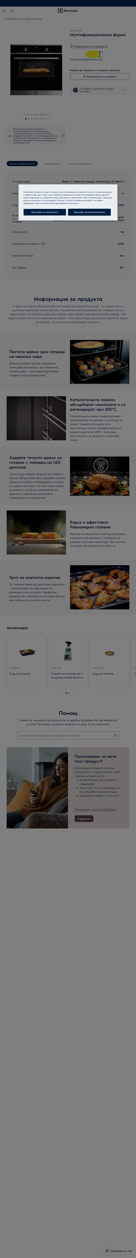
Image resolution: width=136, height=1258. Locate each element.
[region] (68, 202)
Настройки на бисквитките (44, 212)
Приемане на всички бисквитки (89, 212)
